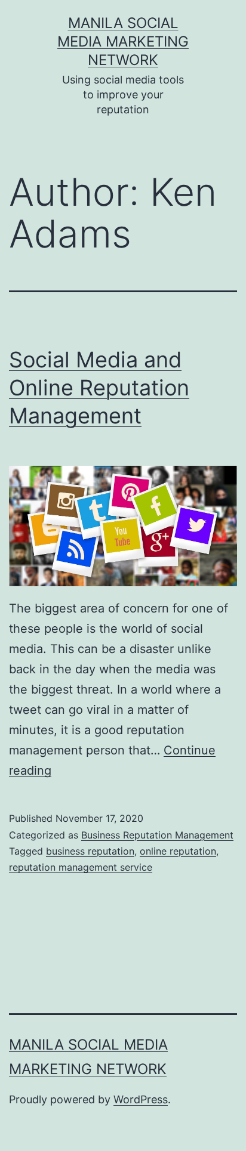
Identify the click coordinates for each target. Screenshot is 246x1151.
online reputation (178, 851)
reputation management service (80, 867)
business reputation (90, 851)
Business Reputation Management (157, 835)
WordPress (140, 1099)
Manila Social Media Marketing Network (123, 41)
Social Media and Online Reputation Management (99, 387)
